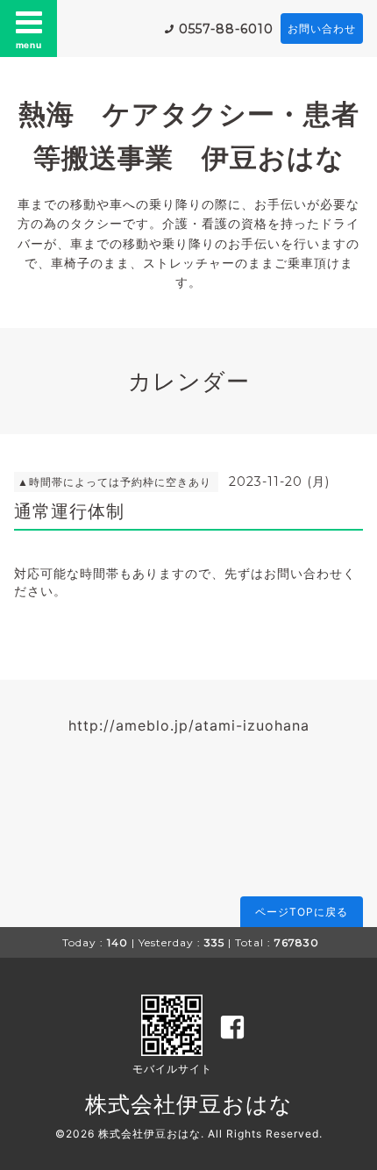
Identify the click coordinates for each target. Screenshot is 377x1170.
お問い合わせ (322, 28)
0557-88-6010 (226, 29)
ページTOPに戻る (301, 911)
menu (29, 44)
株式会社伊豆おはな (189, 1104)
